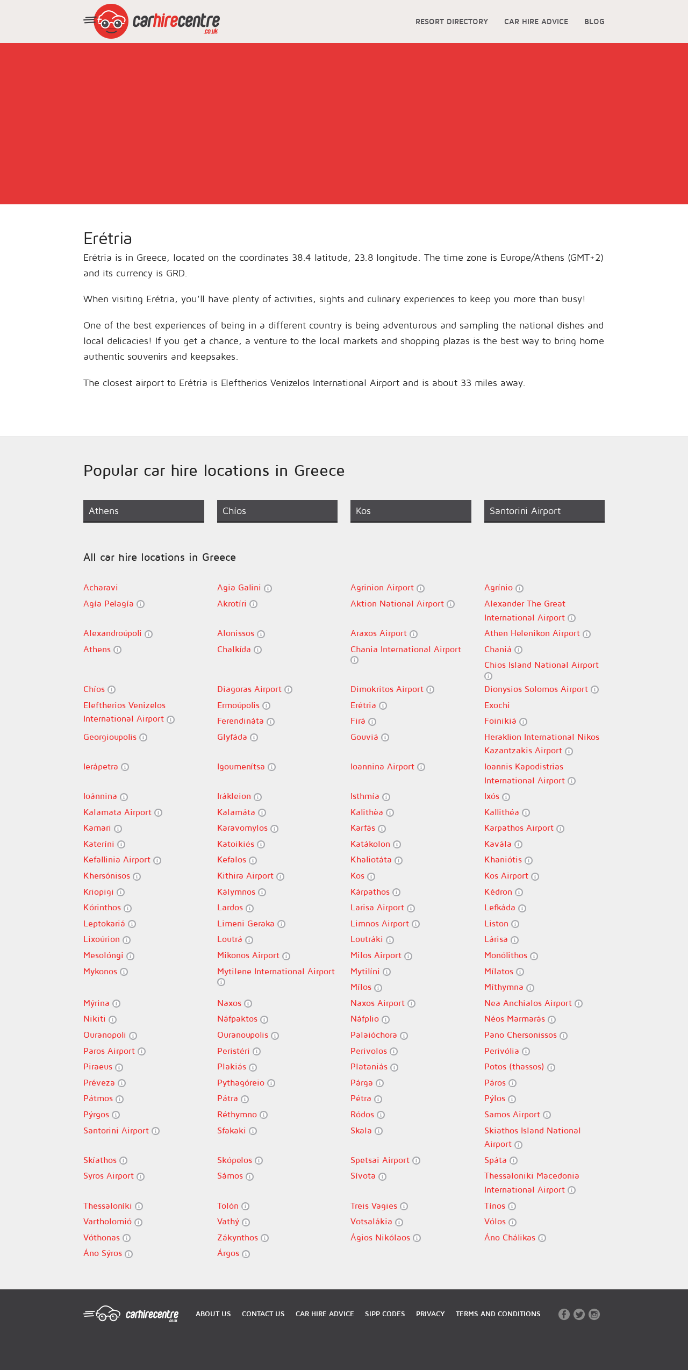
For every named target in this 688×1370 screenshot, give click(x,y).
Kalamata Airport (118, 812)
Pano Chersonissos (522, 1034)
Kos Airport (507, 875)
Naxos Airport (378, 1003)
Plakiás (233, 1066)
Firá (359, 720)
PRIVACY (430, 1313)
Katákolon (371, 843)
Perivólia (503, 1050)
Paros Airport (110, 1050)
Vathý (229, 1221)
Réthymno (238, 1114)
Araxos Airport (380, 633)
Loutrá (231, 939)
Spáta (497, 1160)
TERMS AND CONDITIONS (498, 1313)
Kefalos (233, 859)
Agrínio (499, 587)
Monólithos (507, 955)
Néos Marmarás (516, 1018)
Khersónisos (108, 875)
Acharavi (100, 587)
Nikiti (96, 1018)
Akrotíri (233, 603)
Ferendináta (242, 720)
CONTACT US (263, 1313)
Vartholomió (108, 1221)
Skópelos (236, 1160)
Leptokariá (105, 923)
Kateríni (100, 843)
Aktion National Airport (398, 603)
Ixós (493, 796)
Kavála (499, 843)
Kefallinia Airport (118, 859)
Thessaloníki (109, 1205)
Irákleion (235, 796)
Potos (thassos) (515, 1066)
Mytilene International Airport (276, 971)
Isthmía (366, 796)
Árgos (229, 1253)
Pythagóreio (242, 1082)
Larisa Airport (378, 907)
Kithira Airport (246, 875)
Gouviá (365, 736)
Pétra (362, 1098)
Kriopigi (100, 891)
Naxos (230, 1003)
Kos (358, 875)
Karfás (364, 827)
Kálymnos (237, 891)
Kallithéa (503, 812)
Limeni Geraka (247, 923)
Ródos (363, 1114)
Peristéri (235, 1050)
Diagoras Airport (250, 689)
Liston (497, 923)
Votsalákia (372, 1221)
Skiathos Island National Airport (532, 1137)
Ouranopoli (106, 1034)
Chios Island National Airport (541, 664)
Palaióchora (375, 1034)
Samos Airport (513, 1114)
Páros (496, 1082)
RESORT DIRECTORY (451, 21)
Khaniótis (504, 859)
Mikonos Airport (249, 955)
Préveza (100, 1082)
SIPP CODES (385, 1313)
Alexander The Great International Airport (526, 610)
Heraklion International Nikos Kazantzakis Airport (541, 743)
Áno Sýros (104, 1253)
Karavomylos (243, 827)
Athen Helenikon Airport (533, 633)
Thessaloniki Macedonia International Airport (531, 1182)
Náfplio (366, 1018)
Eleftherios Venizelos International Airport (125, 712)
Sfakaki (233, 1130)
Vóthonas (103, 1237)
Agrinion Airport (383, 587)
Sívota (364, 1175)
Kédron (499, 891)
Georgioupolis (111, 736)
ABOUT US (213, 1313)
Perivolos (370, 1050)
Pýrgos (97, 1114)
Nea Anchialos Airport (529, 1003)
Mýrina (97, 1003)
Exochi (497, 705)
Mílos (362, 986)
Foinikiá (501, 720)
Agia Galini (240, 587)
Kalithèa (368, 812)
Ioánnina (101, 796)
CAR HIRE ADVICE (536, 21)
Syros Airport (110, 1175)
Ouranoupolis (244, 1034)
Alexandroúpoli (114, 633)
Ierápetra (102, 766)
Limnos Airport (381, 923)
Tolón (229, 1205)
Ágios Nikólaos (381, 1237)
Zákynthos (239, 1237)
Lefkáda (501, 907)
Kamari (98, 827)
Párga (363, 1082)
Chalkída (235, 649)
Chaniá (499, 649)
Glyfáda (233, 736)
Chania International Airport (405, 649)
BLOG (594, 21)
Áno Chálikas (511, 1237)
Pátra (229, 1098)
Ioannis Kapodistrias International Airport (526, 773)
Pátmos (99, 1098)
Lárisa (497, 939)
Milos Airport (377, 955)
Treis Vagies (375, 1205)
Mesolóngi (104, 955)
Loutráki (368, 939)
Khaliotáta (372, 859)
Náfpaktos (238, 1018)
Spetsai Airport (381, 1160)
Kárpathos (371, 891)
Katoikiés (237, 843)
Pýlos (496, 1098)
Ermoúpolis (239, 705)
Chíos (95, 689)
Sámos (231, 1175)
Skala (362, 1130)
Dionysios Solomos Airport (537, 689)
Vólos (496, 1221)
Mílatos (500, 971)
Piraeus (99, 1066)
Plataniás (370, 1066)
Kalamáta (237, 812)
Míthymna (505, 986)
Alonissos (237, 633)
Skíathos (101, 1160)
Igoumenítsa (242, 766)
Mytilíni (366, 971)
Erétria (364, 705)
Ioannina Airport (383, 766)
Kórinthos (103, 907)
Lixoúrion (103, 939)
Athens (98, 649)
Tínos (496, 1205)
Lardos (231, 907)
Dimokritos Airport (388, 689)
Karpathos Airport (520, 827)
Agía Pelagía (110, 603)
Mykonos (101, 971)
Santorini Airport (117, 1130)
